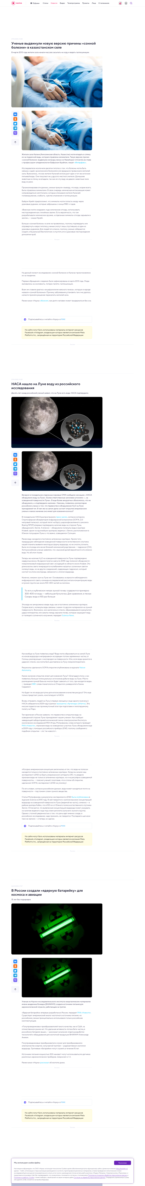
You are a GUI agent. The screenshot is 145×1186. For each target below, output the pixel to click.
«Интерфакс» (80, 162)
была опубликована (80, 797)
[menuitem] (45, 3)
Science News (68, 615)
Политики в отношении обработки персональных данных (107, 1175)
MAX (63, 319)
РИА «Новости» (28, 725)
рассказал (44, 1062)
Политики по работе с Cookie (24, 1177)
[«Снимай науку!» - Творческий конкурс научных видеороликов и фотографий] (120, 3)
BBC (34, 684)
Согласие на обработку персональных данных (89, 1177)
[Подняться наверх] (15, 142)
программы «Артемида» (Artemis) (71, 703)
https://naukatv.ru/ (122, 1168)
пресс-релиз (61, 517)
